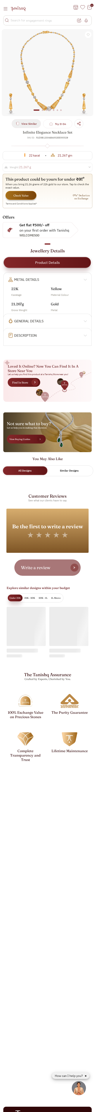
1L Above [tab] (56, 598)
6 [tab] (57, 112)
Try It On (60, 124)
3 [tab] (46, 112)
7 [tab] (61, 112)
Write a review (35, 567)
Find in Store (20, 382)
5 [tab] (54, 112)
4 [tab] (50, 112)
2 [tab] (43, 112)
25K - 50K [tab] (29, 598)
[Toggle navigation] (6, 8)
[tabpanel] (47, 72)
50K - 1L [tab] (43, 598)
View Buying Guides (20, 439)
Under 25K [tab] (15, 598)
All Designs (25, 470)
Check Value (20, 195)
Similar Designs (69, 470)
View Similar (29, 123)
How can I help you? (69, 1076)
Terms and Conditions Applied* (21, 203)
